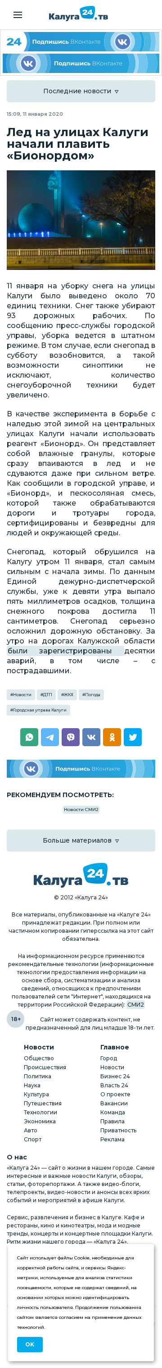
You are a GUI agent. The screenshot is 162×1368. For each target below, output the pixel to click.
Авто (30, 1130)
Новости (22, 694)
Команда (112, 1112)
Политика (37, 1076)
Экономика (40, 1121)
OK (29, 1344)
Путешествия (43, 1103)
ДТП (47, 694)
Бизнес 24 (115, 1076)
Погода (92, 694)
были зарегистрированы (65, 651)
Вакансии (114, 1103)
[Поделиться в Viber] (70, 737)
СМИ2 (135, 1004)
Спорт (32, 1139)
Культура (36, 1094)
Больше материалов (77, 840)
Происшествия (45, 1067)
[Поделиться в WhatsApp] (29, 737)
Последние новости (77, 91)
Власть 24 (114, 1085)
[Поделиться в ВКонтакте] (91, 737)
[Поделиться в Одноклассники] (112, 737)
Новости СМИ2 (81, 809)
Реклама (112, 1139)
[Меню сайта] (18, 15)
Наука (32, 1085)
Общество (39, 1058)
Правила (112, 1121)
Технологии (40, 1112)
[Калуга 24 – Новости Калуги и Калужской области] (78, 13)
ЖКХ (68, 694)
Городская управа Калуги (40, 709)
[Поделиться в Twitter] (132, 737)
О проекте (115, 1094)
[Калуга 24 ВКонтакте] (81, 41)
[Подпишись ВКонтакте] (81, 63)
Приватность (118, 1130)
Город (108, 1058)
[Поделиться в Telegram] (49, 737)
